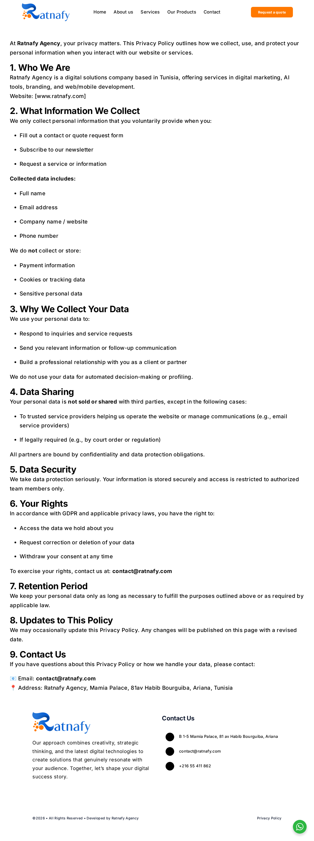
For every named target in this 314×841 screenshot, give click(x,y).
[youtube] (56, 794)
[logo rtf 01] (45, 5)
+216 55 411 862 (195, 765)
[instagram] (46, 794)
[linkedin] (67, 794)
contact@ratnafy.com (200, 751)
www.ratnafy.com (60, 96)
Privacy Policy (269, 818)
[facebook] (35, 794)
